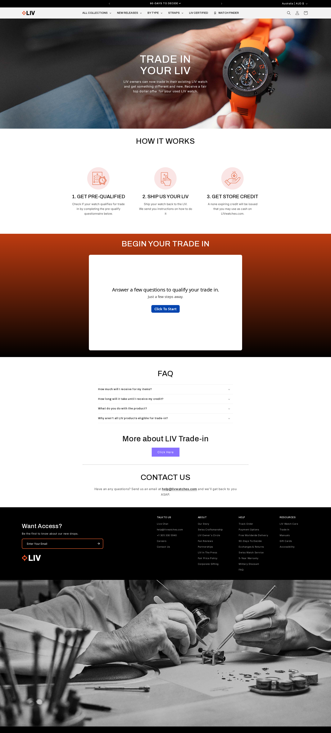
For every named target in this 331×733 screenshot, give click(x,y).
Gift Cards (286, 541)
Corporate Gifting (208, 564)
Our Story (203, 523)
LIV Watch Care (289, 523)
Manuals (285, 535)
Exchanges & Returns (251, 546)
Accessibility (287, 546)
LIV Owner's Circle (209, 535)
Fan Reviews (205, 541)
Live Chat (162, 523)
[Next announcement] (221, 3)
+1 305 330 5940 (167, 535)
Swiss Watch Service (251, 552)
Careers (161, 541)
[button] (289, 13)
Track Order (246, 523)
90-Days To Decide (250, 541)
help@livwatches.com (170, 529)
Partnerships (205, 546)
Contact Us (163, 546)
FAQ (241, 569)
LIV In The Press (207, 552)
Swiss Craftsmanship (210, 529)
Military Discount (249, 564)
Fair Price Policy (208, 558)
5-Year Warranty (248, 558)
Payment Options (249, 529)
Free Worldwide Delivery (253, 535)
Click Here (165, 452)
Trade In (284, 529)
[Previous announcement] (109, 3)
